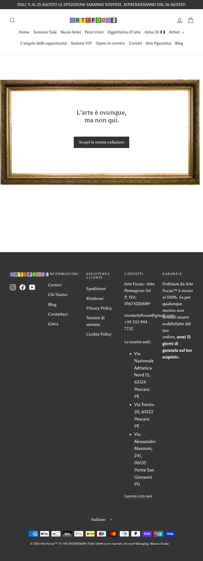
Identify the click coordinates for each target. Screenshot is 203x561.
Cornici (135, 43)
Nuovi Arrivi (71, 32)
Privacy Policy (99, 308)
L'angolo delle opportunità (43, 43)
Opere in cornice (110, 43)
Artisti (174, 32)
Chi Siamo (58, 294)
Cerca (53, 323)
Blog (179, 43)
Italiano (98, 519)
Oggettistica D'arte (124, 32)
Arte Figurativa (158, 43)
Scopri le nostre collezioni (101, 142)
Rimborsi (94, 298)
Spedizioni (96, 288)
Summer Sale (45, 32)
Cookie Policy (98, 334)
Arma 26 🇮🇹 (155, 32)
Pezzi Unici (94, 32)
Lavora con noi (138, 495)
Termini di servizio (95, 321)
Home (24, 32)
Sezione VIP (81, 43)
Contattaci (58, 314)
